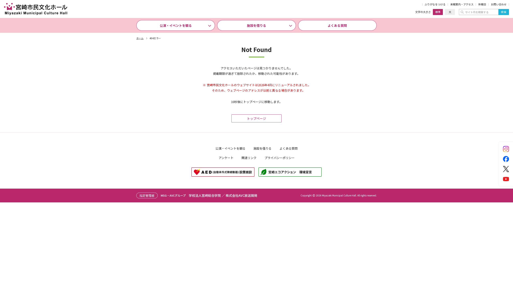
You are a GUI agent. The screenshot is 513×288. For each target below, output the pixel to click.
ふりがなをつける (435, 4)
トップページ (256, 118)
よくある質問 (337, 25)
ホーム (139, 38)
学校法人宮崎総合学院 (205, 195)
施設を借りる (256, 25)
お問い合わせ (499, 4)
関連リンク (248, 158)
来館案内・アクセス (462, 4)
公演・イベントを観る (176, 25)
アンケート (226, 158)
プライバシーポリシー (280, 158)
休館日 (482, 4)
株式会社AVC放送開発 (241, 195)
